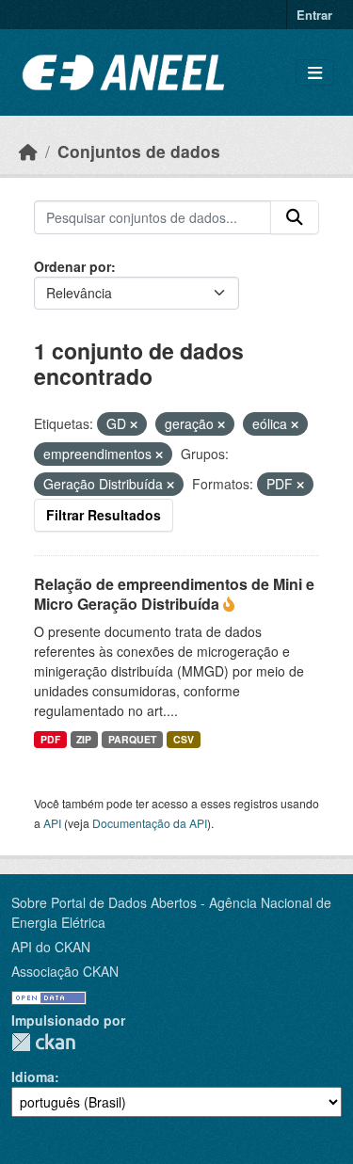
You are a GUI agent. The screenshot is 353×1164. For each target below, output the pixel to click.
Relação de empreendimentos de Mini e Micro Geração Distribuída (174, 593)
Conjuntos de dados (138, 151)
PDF (50, 739)
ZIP (83, 739)
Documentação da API (149, 823)
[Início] (28, 151)
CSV (183, 739)
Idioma (33, 1076)
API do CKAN (50, 946)
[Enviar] (294, 217)
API (52, 823)
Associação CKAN (65, 971)
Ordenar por (72, 266)
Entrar (314, 15)
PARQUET (132, 739)
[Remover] (133, 424)
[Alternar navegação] (315, 73)
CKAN (43, 1042)
